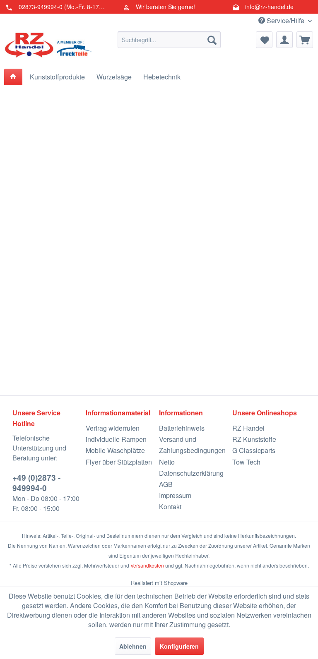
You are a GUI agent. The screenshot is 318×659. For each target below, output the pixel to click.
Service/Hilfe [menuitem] (285, 20)
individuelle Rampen (116, 439)
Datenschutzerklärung (191, 473)
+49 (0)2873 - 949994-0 (36, 483)
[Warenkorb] (304, 39)
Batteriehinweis (182, 428)
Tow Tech (246, 462)
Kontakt (170, 506)
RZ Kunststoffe (254, 439)
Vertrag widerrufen (113, 428)
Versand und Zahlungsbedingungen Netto (192, 450)
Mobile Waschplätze (115, 450)
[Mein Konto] (284, 39)
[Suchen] (212, 39)
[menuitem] (169, 39)
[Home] (13, 77)
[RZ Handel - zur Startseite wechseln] (48, 48)
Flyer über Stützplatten (119, 462)
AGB (166, 484)
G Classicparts (253, 450)
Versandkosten (147, 565)
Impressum (175, 495)
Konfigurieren (179, 646)
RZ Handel (248, 428)
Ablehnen (133, 646)
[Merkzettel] (264, 39)
